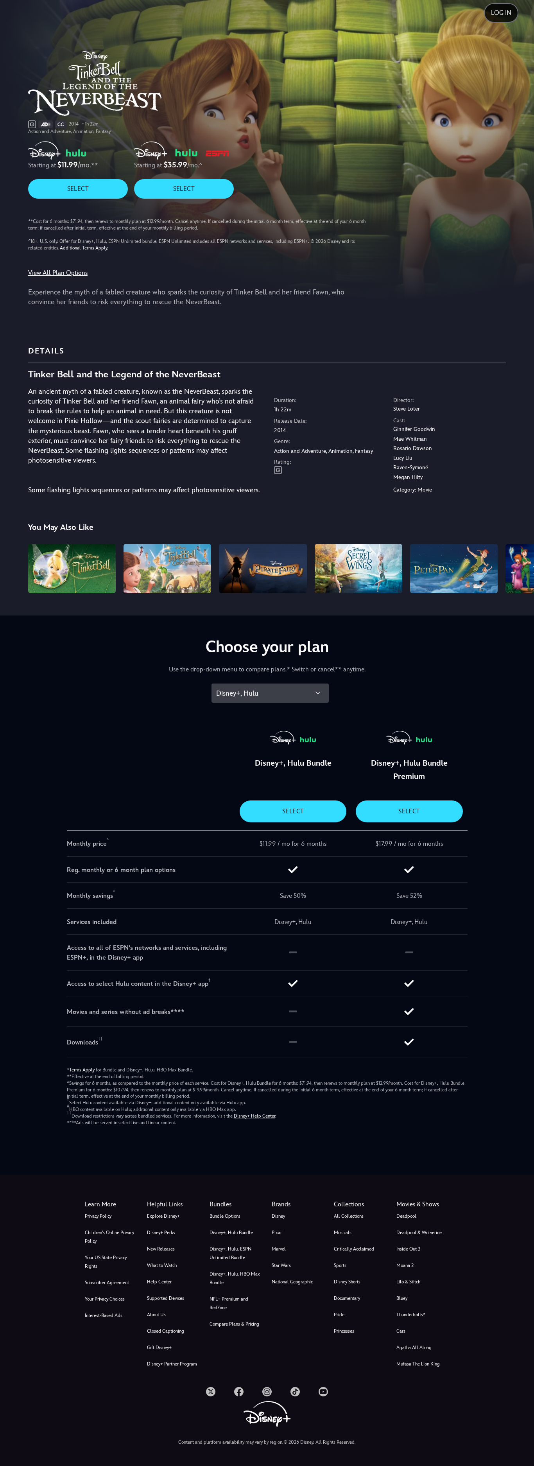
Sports (340, 1265)
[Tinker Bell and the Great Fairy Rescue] (167, 568)
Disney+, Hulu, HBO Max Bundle (235, 1278)
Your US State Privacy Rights (106, 1262)
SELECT (78, 188)
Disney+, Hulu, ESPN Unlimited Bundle (230, 1253)
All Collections (349, 1216)
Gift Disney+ (159, 1347)
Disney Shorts (347, 1282)
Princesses (344, 1331)
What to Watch (162, 1265)
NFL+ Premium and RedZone (229, 1303)
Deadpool (406, 1216)
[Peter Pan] (454, 568)
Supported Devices (165, 1298)
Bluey (401, 1298)
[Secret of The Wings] (358, 568)
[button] (173, 1204)
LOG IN (501, 12)
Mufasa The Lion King (418, 1364)
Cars (400, 1331)
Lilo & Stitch (408, 1282)
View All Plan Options (58, 272)
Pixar (277, 1232)
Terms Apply (82, 1070)
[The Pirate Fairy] (262, 568)
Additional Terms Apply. (84, 248)
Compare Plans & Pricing (234, 1324)
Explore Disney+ (163, 1216)
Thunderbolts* (410, 1314)
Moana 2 (405, 1265)
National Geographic (292, 1282)
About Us (156, 1314)
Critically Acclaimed (354, 1249)
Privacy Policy (98, 1216)
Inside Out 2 (408, 1249)
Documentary (347, 1298)
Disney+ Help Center (254, 1116)
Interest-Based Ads (103, 1315)
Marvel (279, 1249)
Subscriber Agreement (107, 1282)
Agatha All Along (414, 1347)
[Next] (519, 567)
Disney (278, 1216)
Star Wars (281, 1265)
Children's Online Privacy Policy (109, 1237)
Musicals (342, 1232)
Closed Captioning (165, 1331)
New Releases (161, 1249)
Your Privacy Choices (105, 1299)
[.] (210, 1391)
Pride (339, 1314)
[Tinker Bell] (72, 568)
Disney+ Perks (161, 1232)
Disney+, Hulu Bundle (231, 1232)
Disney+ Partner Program (172, 1364)
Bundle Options (225, 1216)
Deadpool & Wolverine (419, 1232)
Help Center (159, 1282)
